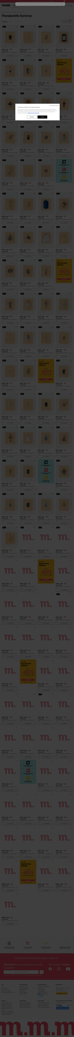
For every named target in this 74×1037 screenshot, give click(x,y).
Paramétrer (32, 116)
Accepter (42, 116)
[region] (37, 112)
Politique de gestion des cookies (33, 113)
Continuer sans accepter (54, 105)
